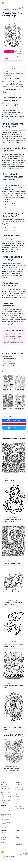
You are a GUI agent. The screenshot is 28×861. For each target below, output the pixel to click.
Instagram (3, 837)
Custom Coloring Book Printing (6, 797)
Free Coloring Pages (7, 8)
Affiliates (17, 803)
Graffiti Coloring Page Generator (6, 815)
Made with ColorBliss (20, 789)
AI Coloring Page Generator (5, 785)
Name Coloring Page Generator (5, 822)
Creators (17, 792)
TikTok (2, 842)
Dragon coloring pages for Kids (9, 360)
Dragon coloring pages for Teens (9, 365)
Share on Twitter (15, 428)
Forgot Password (19, 837)
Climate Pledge (18, 806)
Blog (16, 794)
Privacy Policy (18, 811)
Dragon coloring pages (13, 8)
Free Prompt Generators (7, 808)
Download (9, 52)
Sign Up (16, 832)
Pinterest (3, 835)
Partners (17, 801)
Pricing (2, 802)
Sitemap (17, 796)
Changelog (17, 799)
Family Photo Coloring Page (6, 793)
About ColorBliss (19, 784)
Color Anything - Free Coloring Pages (20, 843)
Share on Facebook (15, 420)
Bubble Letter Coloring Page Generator (6, 818)
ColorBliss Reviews (19, 787)
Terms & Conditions (19, 808)
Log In (16, 835)
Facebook (3, 832)
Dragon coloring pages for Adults (9, 358)
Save (15, 424)
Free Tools (3, 805)
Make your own (7, 58)
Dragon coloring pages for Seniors (9, 363)
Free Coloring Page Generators (5, 811)
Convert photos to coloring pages (5, 789)
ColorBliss (6, 341)
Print (18, 52)
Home (3, 8)
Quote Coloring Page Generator (6, 826)
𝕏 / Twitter (4, 839)
